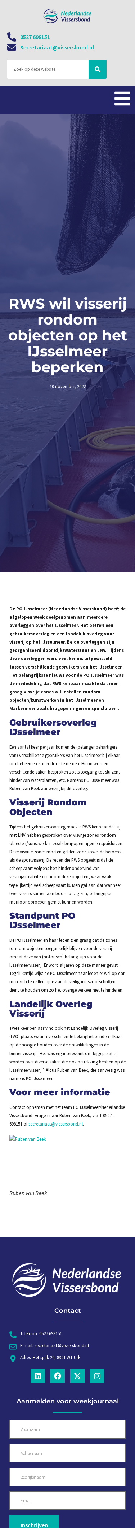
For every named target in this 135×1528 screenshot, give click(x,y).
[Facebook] (57, 1376)
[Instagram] (97, 1376)
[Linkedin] (38, 1376)
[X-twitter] (77, 1376)
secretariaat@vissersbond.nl (55, 1124)
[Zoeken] (98, 69)
